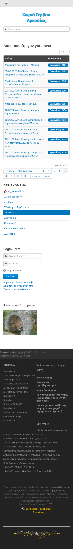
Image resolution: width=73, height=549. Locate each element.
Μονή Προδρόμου (46, 390)
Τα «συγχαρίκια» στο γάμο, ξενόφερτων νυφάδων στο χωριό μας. (52, 397)
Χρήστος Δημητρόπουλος (53, 490)
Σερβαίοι (8, 202)
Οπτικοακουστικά (13, 228)
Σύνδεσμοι (9, 233)
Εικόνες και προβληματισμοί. (46, 384)
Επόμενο (35, 176)
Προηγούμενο (25, 171)
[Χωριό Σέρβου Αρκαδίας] (36, 17)
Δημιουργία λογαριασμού (17, 282)
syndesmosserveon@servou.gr (55, 487)
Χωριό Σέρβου (12, 196)
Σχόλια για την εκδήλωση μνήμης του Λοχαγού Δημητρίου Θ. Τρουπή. (51, 408)
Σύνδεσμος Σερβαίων (15, 207)
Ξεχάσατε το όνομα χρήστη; (18, 285)
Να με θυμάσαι (14, 270)
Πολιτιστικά (10, 223)
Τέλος (47, 176)
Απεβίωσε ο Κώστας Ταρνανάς (21, 103)
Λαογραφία (10, 217)
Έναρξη (10, 171)
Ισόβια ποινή (44, 377)
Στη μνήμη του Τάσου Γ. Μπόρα (22, 65)
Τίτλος (8, 58)
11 (25, 176)
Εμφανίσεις (54, 58)
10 (18, 176)
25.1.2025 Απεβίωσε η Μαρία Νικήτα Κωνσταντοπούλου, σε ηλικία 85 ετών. (24, 142)
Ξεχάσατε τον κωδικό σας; (17, 289)
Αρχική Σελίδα (25, 352)
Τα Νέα (8, 212)
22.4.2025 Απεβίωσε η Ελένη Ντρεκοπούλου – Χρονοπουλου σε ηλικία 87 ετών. (23, 94)
